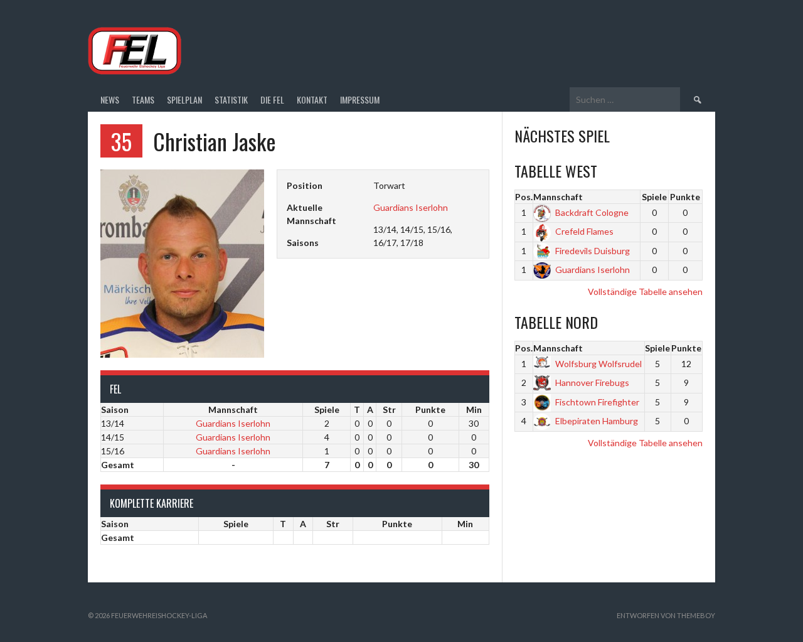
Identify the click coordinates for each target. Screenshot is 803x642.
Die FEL (272, 99)
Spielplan (184, 99)
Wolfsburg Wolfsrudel (598, 363)
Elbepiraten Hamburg (596, 420)
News (109, 99)
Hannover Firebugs (592, 382)
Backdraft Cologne (592, 212)
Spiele (654, 196)
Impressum (360, 99)
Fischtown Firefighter (597, 402)
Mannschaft (558, 196)
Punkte (685, 196)
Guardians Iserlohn (410, 207)
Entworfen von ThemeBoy (666, 615)
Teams (143, 99)
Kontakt (312, 99)
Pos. (524, 196)
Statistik (231, 99)
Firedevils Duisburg (592, 250)
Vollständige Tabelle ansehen (645, 291)
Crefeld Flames (584, 231)
